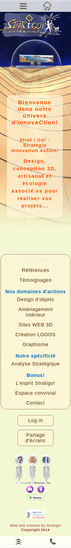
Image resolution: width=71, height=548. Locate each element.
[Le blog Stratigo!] (33, 467)
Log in (35, 420)
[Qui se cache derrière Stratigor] (18, 467)
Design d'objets (35, 299)
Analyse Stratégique (35, 363)
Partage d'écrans (35, 437)
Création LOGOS (35, 334)
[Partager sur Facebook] (41, 489)
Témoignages (35, 280)
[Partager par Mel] (30, 489)
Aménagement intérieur (35, 312)
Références (35, 270)
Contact (35, 403)
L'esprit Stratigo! (35, 383)
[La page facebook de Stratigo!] (50, 467)
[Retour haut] (18, 541)
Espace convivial (35, 393)
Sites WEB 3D (36, 324)
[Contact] (52, 541)
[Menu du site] (23, 6)
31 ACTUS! (35, 260)
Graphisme (35, 344)
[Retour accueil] (47, 6)
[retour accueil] (31, 28)
